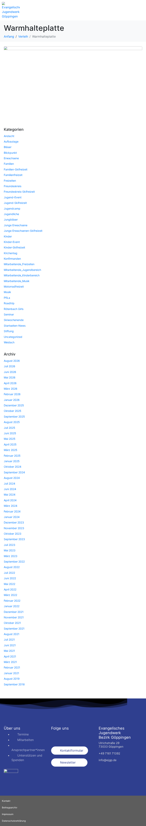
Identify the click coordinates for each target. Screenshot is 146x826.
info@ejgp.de (108, 760)
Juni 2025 (10, 433)
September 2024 (14, 472)
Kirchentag (10, 253)
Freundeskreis (12, 186)
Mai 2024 (9, 494)
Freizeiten (10, 180)
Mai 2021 (9, 650)
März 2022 (10, 595)
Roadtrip (9, 303)
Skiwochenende (14, 320)
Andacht (9, 136)
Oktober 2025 (12, 410)
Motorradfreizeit (14, 286)
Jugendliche (11, 214)
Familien (9, 163)
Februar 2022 (12, 600)
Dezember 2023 (14, 522)
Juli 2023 (9, 544)
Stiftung (9, 331)
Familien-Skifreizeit (15, 169)
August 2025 (12, 422)
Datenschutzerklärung (14, 820)
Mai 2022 (9, 584)
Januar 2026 (12, 399)
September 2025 (14, 416)
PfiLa (7, 297)
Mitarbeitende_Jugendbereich (22, 269)
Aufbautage (11, 141)
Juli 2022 (9, 572)
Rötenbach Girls (13, 309)
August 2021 (11, 634)
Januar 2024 (12, 517)
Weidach (9, 342)
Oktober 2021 (12, 622)
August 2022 (12, 567)
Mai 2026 (9, 377)
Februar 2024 (12, 511)
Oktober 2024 (12, 466)
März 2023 (10, 556)
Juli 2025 (9, 427)
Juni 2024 (10, 489)
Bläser (7, 147)
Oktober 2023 (12, 533)
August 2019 (12, 678)
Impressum (7, 814)
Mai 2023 (9, 550)
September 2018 (14, 684)
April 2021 (10, 656)
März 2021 (10, 662)
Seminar (9, 314)
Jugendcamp (12, 208)
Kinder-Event (12, 242)
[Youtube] (77, 737)
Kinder (8, 236)
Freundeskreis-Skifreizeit (19, 191)
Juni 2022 (10, 578)
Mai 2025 (9, 438)
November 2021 (14, 617)
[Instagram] (66, 737)
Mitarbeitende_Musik (16, 281)
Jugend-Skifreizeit (15, 202)
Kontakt (6, 800)
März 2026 (10, 388)
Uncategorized (13, 336)
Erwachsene (11, 158)
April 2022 (10, 589)
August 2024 (12, 477)
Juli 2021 (9, 639)
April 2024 (10, 500)
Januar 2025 (12, 461)
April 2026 (10, 383)
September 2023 (14, 539)
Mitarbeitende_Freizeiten (19, 264)
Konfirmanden (12, 258)
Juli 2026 (9, 366)
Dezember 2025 (14, 405)
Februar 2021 (12, 667)
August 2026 (12, 360)
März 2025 (10, 450)
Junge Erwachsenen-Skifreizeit (23, 230)
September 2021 (14, 628)
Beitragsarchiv (9, 807)
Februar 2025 (12, 455)
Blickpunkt (10, 152)
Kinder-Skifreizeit (14, 247)
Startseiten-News (14, 325)
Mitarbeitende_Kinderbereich (22, 275)
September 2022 (14, 561)
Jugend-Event (12, 197)
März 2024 (10, 505)
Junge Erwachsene (15, 225)
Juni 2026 (10, 372)
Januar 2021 (11, 673)
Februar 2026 (12, 394)
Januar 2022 (11, 606)
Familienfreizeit (13, 175)
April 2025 (10, 444)
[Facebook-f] (56, 737)
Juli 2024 (9, 483)
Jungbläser (11, 219)
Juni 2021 (10, 645)
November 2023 (14, 528)
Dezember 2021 (14, 611)
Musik (7, 292)
